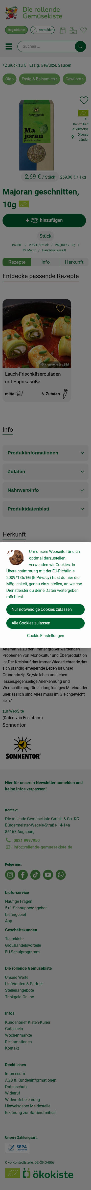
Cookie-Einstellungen (45, 635)
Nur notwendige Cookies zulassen (42, 609)
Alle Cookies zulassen (31, 623)
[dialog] (45, 595)
